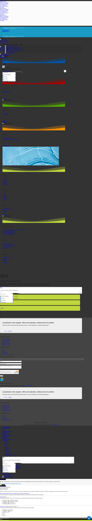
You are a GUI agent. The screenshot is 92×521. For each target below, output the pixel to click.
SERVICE (5, 214)
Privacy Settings (10, 483)
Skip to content (3, 0)
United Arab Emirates (9, 455)
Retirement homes (7, 434)
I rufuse (3, 484)
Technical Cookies (4, 506)
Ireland (6, 445)
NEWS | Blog (6, 31)
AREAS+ (5, 122)
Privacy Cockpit (3, 483)
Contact (2, 308)
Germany (7, 443)
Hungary (7, 447)
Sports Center (6, 436)
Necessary (2, 493)
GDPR (1, 497)
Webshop (12, 53)
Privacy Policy (19, 493)
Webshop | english (9, 476)
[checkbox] (9, 74)
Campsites (5, 432)
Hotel (4, 430)
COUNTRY (5, 440)
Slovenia (7, 450)
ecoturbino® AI (6, 30)
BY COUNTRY (6, 146)
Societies (5, 438)
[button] (42, 44)
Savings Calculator (6, 341)
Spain (6, 452)
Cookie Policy (18, 483)
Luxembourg (8, 448)
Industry (4, 437)
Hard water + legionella (15, 48)
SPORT (4, 98)
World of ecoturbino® (7, 475)
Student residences (7, 439)
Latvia (6, 449)
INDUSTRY (5, 121)
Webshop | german (9, 477)
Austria (6, 441)
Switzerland (7, 454)
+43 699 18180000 (28, 385)
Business (12, 51)
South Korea (8, 451)
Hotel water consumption (16, 49)
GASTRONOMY (6, 55)
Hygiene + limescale (14, 47)
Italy (6, 446)
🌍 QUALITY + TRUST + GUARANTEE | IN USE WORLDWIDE (17, 28)
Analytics (7, 493)
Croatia (6, 442)
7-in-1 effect (12, 45)
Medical (4, 433)
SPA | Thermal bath (7, 431)
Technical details (6, 473)
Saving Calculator (17, 50)
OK (0, 484)
